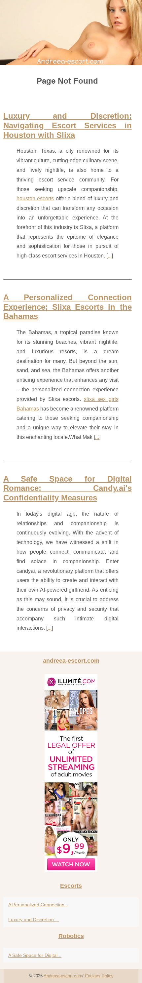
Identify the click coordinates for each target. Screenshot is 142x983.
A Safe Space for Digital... (34, 955)
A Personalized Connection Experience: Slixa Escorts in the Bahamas (67, 307)
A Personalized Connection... (38, 904)
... (110, 255)
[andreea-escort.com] (71, 32)
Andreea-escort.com (63, 975)
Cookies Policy (99, 975)
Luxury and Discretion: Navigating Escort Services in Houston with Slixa (67, 125)
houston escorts (35, 198)
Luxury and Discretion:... (33, 919)
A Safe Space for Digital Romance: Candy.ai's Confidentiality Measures (67, 488)
